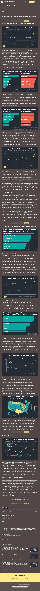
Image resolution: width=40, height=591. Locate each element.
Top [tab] (3, 544)
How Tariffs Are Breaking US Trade (10, 554)
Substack (15, 588)
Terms (23, 584)
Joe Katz (5, 534)
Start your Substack (17, 586)
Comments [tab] (4, 518)
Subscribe (32, 1)
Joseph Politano (8, 550)
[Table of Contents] (1, 295)
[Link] (1, 226)
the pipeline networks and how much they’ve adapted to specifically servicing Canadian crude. (19, 304)
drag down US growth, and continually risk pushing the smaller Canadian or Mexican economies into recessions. (19, 207)
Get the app (25, 586)
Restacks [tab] (8, 518)
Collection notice (27, 584)
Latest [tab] (6, 544)
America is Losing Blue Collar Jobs (10, 547)
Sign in (37, 1)
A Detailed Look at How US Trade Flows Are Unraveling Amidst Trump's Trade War (15, 557)
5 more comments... (5, 539)
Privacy (20, 584)
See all (4, 569)
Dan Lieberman (7, 527)
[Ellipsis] (37, 527)
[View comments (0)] (12, 567)
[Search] (26, 2)
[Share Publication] (28, 2)
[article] (20, 549)
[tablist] (6, 518)
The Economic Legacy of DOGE (9, 562)
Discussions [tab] (10, 544)
